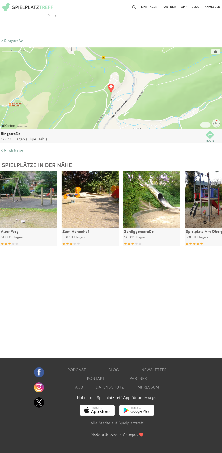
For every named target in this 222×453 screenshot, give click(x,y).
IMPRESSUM (148, 387)
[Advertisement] (104, 301)
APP (184, 7)
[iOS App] (97, 414)
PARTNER (169, 7)
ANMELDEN (212, 7)
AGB (79, 387)
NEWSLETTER (154, 369)
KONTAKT (96, 378)
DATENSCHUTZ (110, 387)
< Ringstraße (12, 40)
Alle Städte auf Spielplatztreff (117, 422)
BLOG (195, 7)
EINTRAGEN (149, 7)
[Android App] (137, 414)
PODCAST (76, 369)
